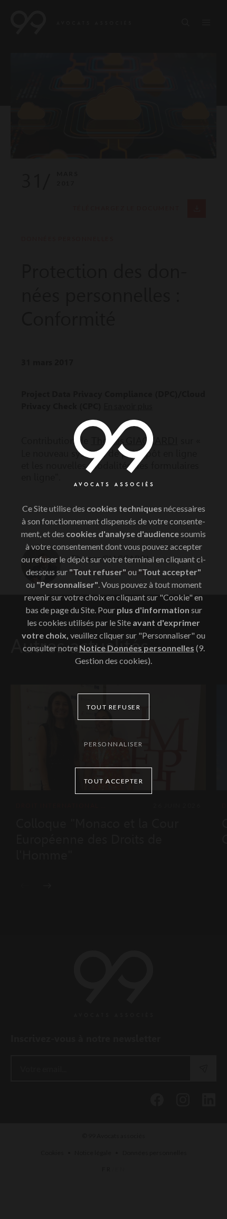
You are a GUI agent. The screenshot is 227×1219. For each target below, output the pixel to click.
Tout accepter (114, 781)
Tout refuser (113, 707)
